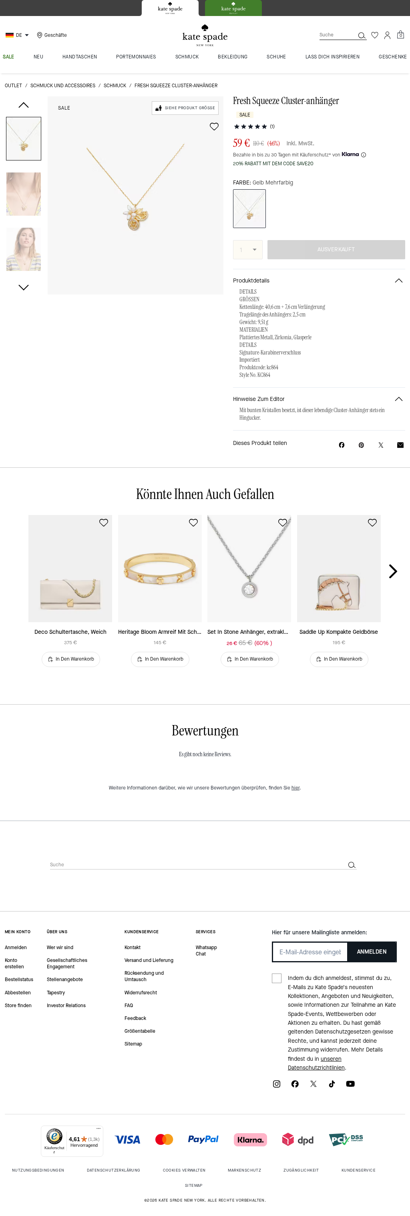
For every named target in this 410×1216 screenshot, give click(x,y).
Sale (64, 108)
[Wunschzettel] (375, 35)
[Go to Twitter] (313, 1086)
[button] (23, 140)
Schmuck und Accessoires (62, 85)
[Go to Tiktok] (332, 1086)
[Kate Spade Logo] (205, 35)
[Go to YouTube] (350, 1086)
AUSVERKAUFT (336, 249)
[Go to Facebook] (295, 1086)
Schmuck (115, 85)
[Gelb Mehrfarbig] (249, 208)
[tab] (170, 8)
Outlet (13, 85)
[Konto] (387, 35)
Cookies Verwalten (184, 1170)
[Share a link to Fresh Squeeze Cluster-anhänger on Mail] (400, 445)
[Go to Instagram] (276, 1086)
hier (295, 788)
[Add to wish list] (214, 126)
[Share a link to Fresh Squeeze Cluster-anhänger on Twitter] (381, 445)
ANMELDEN (371, 952)
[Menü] (98, 1130)
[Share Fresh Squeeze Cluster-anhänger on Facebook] (342, 445)
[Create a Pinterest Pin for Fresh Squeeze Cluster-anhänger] (361, 445)
